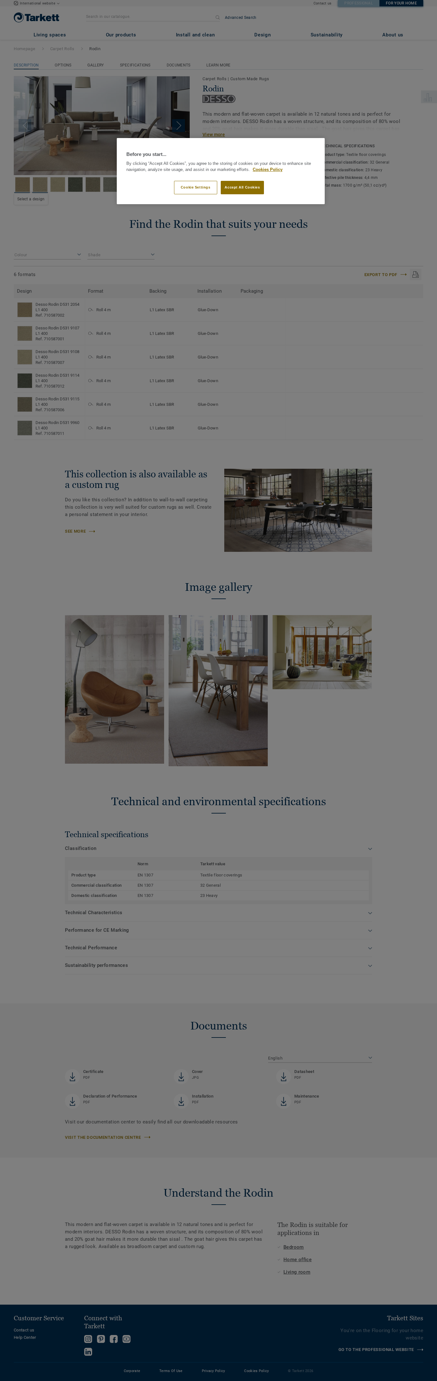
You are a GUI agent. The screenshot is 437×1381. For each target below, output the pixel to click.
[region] (221, 171)
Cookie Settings (196, 187)
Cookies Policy (267, 169)
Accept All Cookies (242, 187)
